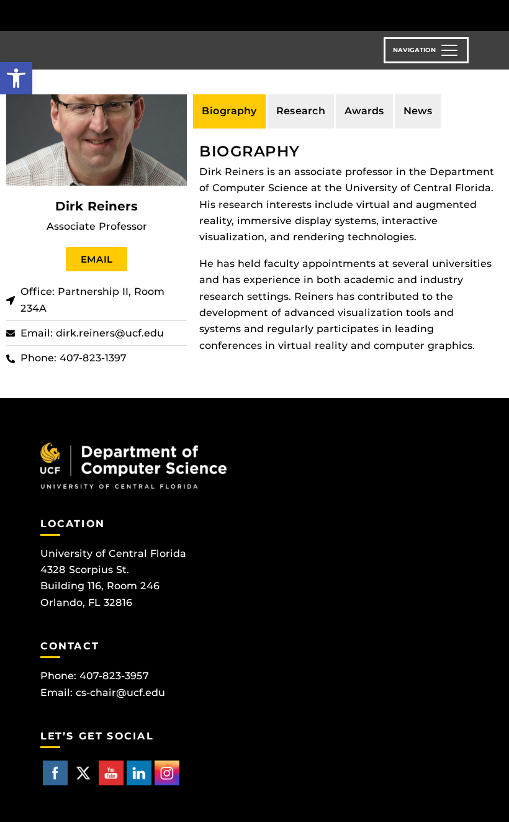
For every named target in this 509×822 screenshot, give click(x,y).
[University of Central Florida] (123, 15)
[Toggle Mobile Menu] (465, 15)
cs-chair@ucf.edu (120, 692)
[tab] (229, 111)
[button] (16, 78)
